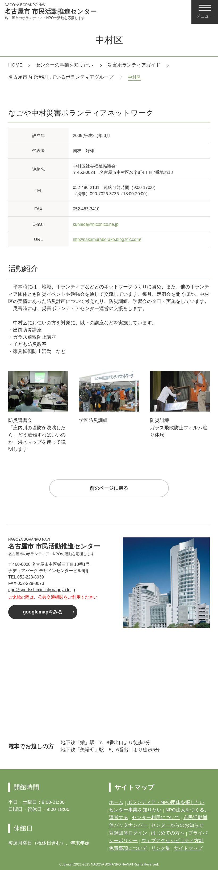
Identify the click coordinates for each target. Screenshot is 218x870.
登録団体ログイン (128, 833)
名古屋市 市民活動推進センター (51, 11)
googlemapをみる (43, 612)
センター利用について (156, 817)
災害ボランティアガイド (135, 65)
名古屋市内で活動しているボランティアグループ (61, 77)
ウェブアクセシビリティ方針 (172, 840)
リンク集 (160, 848)
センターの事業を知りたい (65, 65)
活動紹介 (23, 268)
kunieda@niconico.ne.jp (96, 224)
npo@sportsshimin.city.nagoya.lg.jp (41, 589)
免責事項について (128, 848)
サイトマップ (188, 848)
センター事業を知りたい (135, 809)
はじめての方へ (168, 833)
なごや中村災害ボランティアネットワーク (80, 113)
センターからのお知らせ (177, 825)
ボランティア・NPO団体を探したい (165, 802)
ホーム (116, 802)
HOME (15, 65)
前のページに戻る (109, 488)
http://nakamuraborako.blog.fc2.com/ (107, 239)
